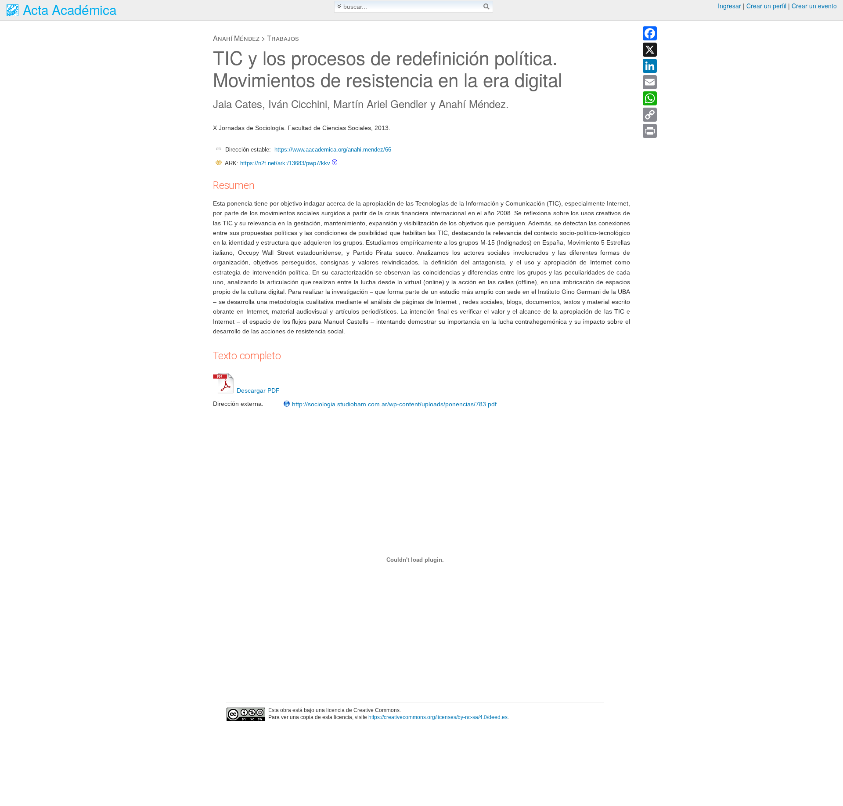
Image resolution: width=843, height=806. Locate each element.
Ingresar (729, 5)
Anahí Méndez (236, 38)
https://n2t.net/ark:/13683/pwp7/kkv (285, 163)
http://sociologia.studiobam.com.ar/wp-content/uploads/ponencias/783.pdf (393, 404)
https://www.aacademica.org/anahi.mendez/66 (332, 149)
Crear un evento (814, 5)
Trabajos (283, 38)
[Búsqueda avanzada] (339, 6)
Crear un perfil (766, 5)
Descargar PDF (258, 390)
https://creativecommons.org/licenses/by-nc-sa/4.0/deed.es (438, 717)
